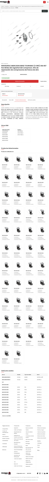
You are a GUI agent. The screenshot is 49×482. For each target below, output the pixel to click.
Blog (38, 450)
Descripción (4, 100)
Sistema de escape (29, 456)
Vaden (2, 6)
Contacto (4, 443)
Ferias (38, 445)
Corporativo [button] (5, 428)
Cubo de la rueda (29, 439)
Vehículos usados (31, 100)
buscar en (45, 11)
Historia (3, 434)
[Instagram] (40, 473)
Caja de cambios (29, 432)
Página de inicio (6, 425)
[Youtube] (47, 473)
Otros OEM (11, 100)
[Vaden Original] (5, 2)
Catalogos (39, 443)
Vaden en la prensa (41, 432)
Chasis (27, 434)
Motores (4, 449)
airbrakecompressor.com (32, 480)
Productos (7, 6)
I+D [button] (14, 461)
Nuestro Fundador (5, 438)
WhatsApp (7, 86)
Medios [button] (39, 441)
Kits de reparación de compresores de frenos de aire (32, 6)
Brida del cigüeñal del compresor (8, 7)
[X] (42, 473)
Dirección (27, 441)
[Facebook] (37, 473)
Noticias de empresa (41, 428)
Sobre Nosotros (5, 436)
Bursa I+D (16, 464)
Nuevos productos (29, 428)
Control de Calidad (18, 458)
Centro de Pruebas (18, 429)
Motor (27, 445)
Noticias (39, 425)
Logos (38, 447)
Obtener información (19, 81)
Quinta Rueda (28, 451)
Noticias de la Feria (41, 436)
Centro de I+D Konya (18, 466)
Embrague (28, 443)
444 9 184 (29, 473)
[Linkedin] (44, 473)
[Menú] (47, 2)
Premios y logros (40, 429)
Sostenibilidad (5, 440)
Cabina (27, 429)
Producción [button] (16, 425)
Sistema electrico (29, 464)
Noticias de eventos (41, 434)
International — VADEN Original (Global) (19, 480)
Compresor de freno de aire (15, 6)
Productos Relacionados (20, 100)
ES (44, 2)
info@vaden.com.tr (21, 473)
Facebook (19, 86)
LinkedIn (42, 86)
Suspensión (28, 466)
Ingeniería (16, 428)
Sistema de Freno (29, 458)
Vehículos (4, 446)
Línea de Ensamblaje (18, 449)
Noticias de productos (41, 438)
